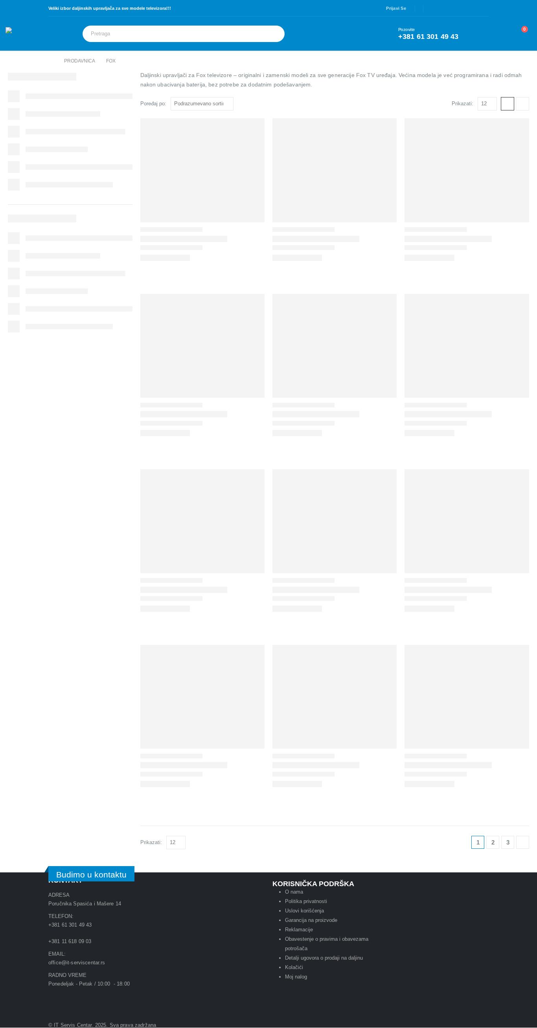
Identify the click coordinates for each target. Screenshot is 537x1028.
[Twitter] (446, 8)
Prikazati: (462, 103)
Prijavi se (396, 8)
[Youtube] (79, 998)
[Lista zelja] (499, 33)
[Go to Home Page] (50, 61)
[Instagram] (471, 8)
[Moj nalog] (480, 34)
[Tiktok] (140, 998)
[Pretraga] (273, 34)
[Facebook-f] (119, 998)
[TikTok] (483, 8)
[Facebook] (434, 8)
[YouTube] (459, 8)
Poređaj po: (153, 103)
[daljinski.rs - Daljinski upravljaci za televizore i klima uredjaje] (27, 33)
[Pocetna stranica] (507, 103)
